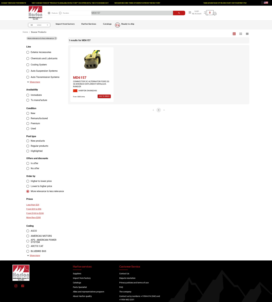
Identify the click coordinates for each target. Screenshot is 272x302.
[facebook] (22, 285)
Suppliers (77, 273)
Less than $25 (32, 205)
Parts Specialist (80, 287)
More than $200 (33, 217)
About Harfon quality (82, 296)
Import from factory (65, 24)
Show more (35, 82)
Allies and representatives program (88, 292)
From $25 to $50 (33, 209)
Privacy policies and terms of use (134, 283)
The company (125, 292)
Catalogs (107, 24)
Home (25, 32)
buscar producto (38, 32)
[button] (41, 38)
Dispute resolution (127, 278)
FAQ (121, 287)
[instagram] (15, 285)
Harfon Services (88, 24)
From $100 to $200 (35, 213)
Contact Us (124, 273)
